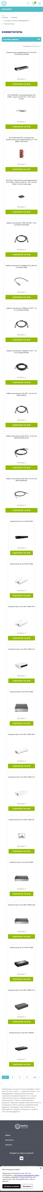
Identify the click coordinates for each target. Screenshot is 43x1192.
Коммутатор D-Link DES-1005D (21, 692)
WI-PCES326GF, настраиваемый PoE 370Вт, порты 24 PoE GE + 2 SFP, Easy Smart (21, 97)
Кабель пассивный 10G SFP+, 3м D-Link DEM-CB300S (21, 394)
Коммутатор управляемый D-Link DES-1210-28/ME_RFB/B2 (21, 53)
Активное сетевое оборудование (16, 21)
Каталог (7, 9)
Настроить (27, 1186)
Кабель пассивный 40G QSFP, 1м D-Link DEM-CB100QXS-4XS (21, 437)
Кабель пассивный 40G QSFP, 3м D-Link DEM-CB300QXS (21, 480)
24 (35, 46)
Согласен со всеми (11, 1186)
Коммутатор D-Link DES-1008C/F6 (22, 820)
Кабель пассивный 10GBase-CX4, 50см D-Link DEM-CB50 (21, 266)
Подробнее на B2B (22, 84)
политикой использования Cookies (26, 1175)
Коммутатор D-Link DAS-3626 (21, 521)
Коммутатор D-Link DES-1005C (21, 564)
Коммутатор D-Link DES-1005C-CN (21, 649)
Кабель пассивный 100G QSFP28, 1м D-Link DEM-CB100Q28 (21, 224)
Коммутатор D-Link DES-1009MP (21, 1033)
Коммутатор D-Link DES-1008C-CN (21, 777)
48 (37, 46)
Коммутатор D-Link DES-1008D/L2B (21, 905)
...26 (34, 1077)
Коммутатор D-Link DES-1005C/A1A (21, 607)
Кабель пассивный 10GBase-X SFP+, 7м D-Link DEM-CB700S (21, 352)
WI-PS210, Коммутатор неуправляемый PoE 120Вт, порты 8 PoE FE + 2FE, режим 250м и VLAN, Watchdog (21, 182)
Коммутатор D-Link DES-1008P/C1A (21, 990)
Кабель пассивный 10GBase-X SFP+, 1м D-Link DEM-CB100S (21, 309)
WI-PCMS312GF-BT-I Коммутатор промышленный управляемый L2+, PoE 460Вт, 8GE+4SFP (21, 139)
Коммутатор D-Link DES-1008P (21, 947)
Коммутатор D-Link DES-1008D (21, 862)
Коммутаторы (9, 24)
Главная (5, 17)
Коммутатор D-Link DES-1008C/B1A (21, 734)
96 (39, 46)
